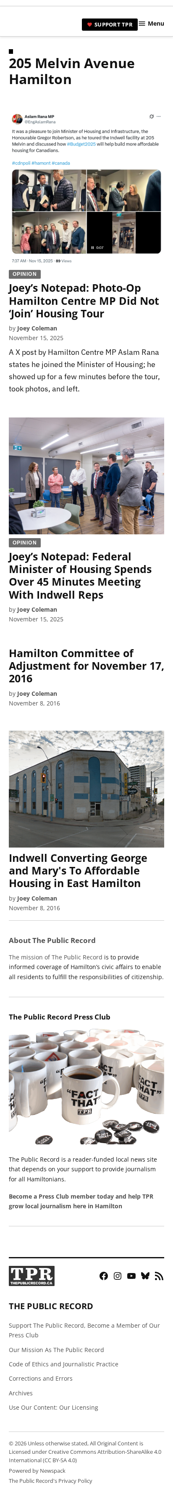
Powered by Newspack (37, 1470)
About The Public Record (52, 940)
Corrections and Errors (41, 1378)
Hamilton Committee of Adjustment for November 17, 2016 (86, 665)
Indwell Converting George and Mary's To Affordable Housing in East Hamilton (78, 870)
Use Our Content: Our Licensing (53, 1407)
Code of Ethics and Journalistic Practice (63, 1364)
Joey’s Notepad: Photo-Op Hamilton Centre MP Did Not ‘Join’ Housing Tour (84, 295)
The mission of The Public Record (55, 957)
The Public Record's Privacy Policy (50, 1480)
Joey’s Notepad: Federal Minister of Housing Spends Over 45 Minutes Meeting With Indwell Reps (80, 570)
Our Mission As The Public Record (56, 1350)
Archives (21, 1393)
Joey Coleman (37, 328)
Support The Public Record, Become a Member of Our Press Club (84, 1330)
